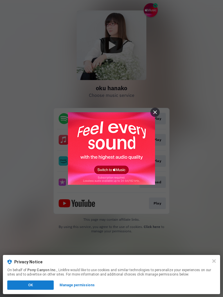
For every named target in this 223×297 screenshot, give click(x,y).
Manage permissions (77, 285)
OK (30, 285)
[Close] (214, 261)
